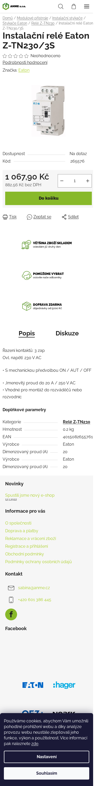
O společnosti (18, 523)
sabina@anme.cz (34, 587)
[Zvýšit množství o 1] (88, 180)
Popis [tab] (27, 333)
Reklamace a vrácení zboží (30, 538)
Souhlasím (46, 773)
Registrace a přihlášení (26, 546)
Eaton (23, 70)
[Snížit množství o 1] (62, 180)
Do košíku (48, 198)
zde (34, 743)
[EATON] (33, 684)
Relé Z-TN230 (76, 421)
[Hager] (64, 684)
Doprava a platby (21, 530)
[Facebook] (11, 614)
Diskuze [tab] (67, 333)
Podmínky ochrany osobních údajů (38, 561)
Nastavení (47, 756)
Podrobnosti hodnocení (25, 62)
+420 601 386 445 (34, 599)
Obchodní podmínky (24, 554)
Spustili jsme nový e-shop (30, 495)
